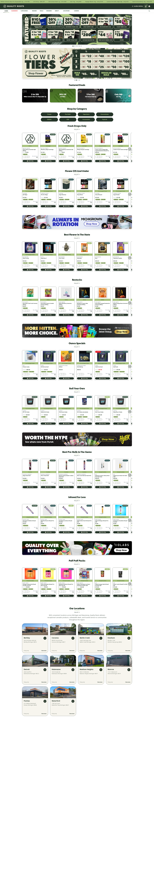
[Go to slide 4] (77, 46)
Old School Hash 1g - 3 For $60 (57, 1)
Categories (24, 11)
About (57, 11)
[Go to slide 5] (79, 46)
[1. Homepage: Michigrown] (77, 222)
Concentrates (105, 114)
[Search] (149, 11)
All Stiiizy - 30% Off (38, 1)
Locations (66, 11)
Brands (34, 11)
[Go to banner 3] (77, 80)
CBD (68, 119)
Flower (49, 114)
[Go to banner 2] (76, 80)
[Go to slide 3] (76, 46)
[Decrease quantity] (24, 157)
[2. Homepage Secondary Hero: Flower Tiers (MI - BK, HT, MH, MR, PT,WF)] (77, 63)
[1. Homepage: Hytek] (77, 439)
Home (6, 11)
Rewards (49, 11)
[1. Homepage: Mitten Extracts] (77, 331)
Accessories (86, 119)
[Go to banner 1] (74, 80)
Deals (41, 11)
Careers (76, 11)
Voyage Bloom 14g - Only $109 (93, 1)
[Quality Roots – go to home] (13, 6)
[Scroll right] (129, 96)
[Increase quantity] (28, 157)
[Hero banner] (77, 29)
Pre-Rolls (68, 114)
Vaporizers (86, 114)
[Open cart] (149, 6)
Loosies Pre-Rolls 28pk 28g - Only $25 (117, 1)
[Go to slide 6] (81, 46)
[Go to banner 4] (79, 80)
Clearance (14, 11)
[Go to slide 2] (74, 46)
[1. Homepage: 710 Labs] (77, 548)
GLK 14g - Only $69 (75, 1)
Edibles (49, 119)
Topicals (104, 119)
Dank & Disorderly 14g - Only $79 (141, 1)
